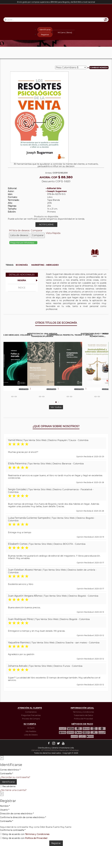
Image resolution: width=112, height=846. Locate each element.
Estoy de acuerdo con (25, 834)
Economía (22, 265)
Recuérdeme (8, 786)
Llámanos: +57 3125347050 (42, 750)
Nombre (5, 806)
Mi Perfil (30, 728)
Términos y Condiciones (83, 712)
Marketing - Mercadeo (45, 265)
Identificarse (45, 29)
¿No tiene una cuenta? (13, 790)
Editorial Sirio (54, 188)
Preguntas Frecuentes (31, 715)
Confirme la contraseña (12, 830)
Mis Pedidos (31, 731)
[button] (56, 402)
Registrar (45, 34)
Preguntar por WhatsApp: (22, 243)
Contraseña (6, 773)
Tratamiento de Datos (83, 715)
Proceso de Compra (31, 719)
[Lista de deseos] (12, 396)
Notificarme (46, 224)
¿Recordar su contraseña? (15, 777)
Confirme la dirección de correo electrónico (23, 817)
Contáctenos (31, 712)
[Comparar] (15, 396)
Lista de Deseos (31, 735)
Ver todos (56, 407)
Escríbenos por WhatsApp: (67, 750)
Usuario (4, 809)
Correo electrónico (10, 769)
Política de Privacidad (83, 719)
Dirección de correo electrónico (17, 813)
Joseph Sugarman (57, 191)
